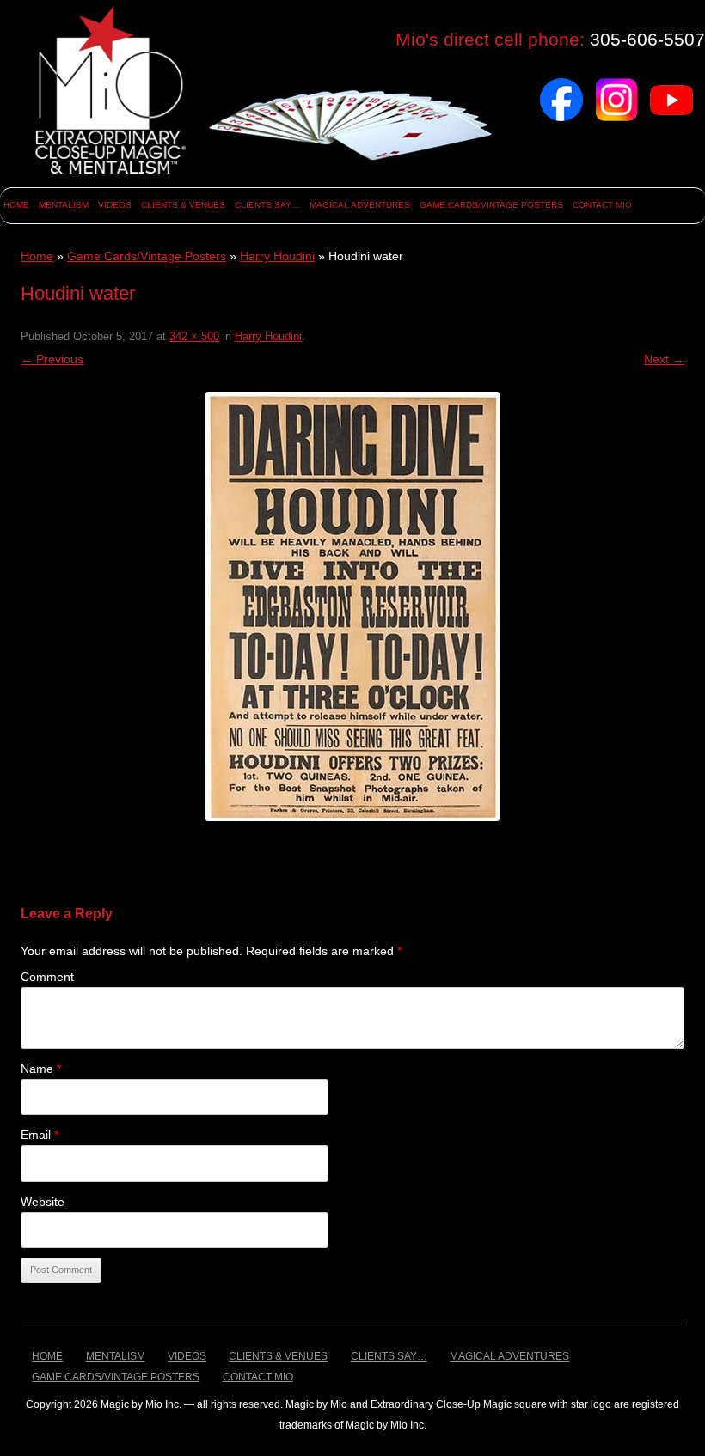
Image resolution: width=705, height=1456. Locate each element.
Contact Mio (602, 205)
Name (41, 1068)
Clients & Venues (183, 205)
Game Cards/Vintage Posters (491, 205)
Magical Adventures (360, 205)
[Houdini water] (352, 606)
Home (16, 205)
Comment (47, 977)
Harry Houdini (277, 256)
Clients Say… (267, 205)
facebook (561, 84)
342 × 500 (194, 336)
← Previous (52, 359)
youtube (671, 84)
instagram (616, 84)
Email (39, 1135)
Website (42, 1202)
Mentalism (64, 205)
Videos (115, 205)
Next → (664, 359)
